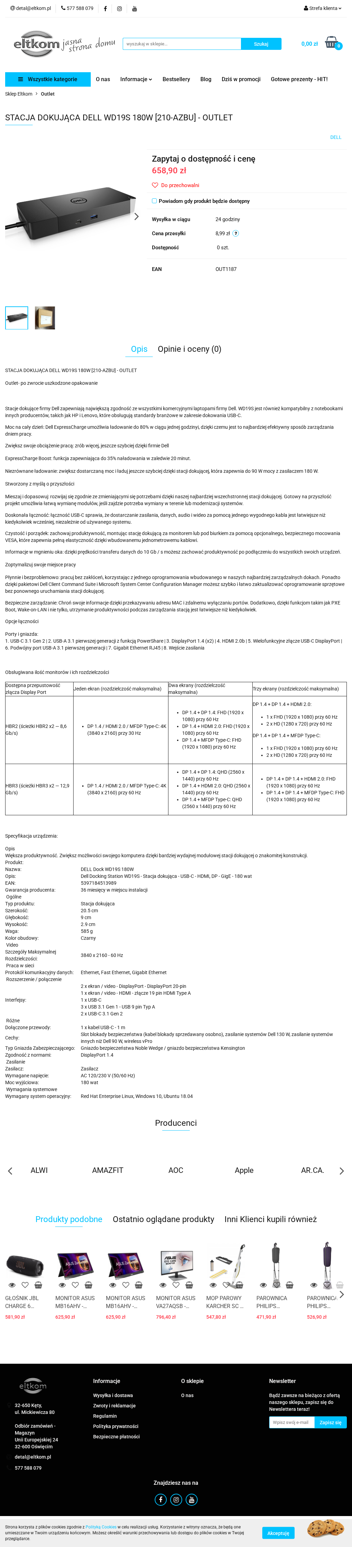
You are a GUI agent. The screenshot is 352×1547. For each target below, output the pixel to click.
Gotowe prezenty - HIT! (299, 79)
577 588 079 (28, 1468)
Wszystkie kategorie (51, 79)
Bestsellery (176, 79)
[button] (106, 1381)
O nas (103, 79)
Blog (205, 79)
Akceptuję (278, 1533)
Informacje (134, 79)
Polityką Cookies (101, 1527)
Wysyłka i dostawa (113, 1395)
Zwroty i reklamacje (114, 1405)
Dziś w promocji (241, 79)
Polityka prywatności (116, 1426)
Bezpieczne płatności (116, 1436)
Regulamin (105, 1416)
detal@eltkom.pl (33, 1457)
